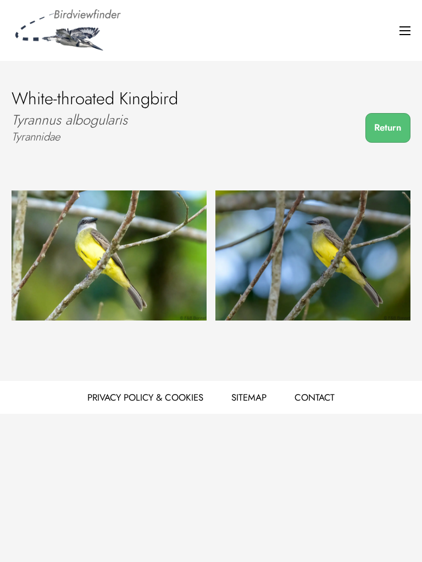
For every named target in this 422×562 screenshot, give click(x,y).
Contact (315, 397)
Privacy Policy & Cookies (145, 397)
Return (387, 127)
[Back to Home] (66, 31)
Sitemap (248, 397)
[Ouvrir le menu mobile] (404, 30)
